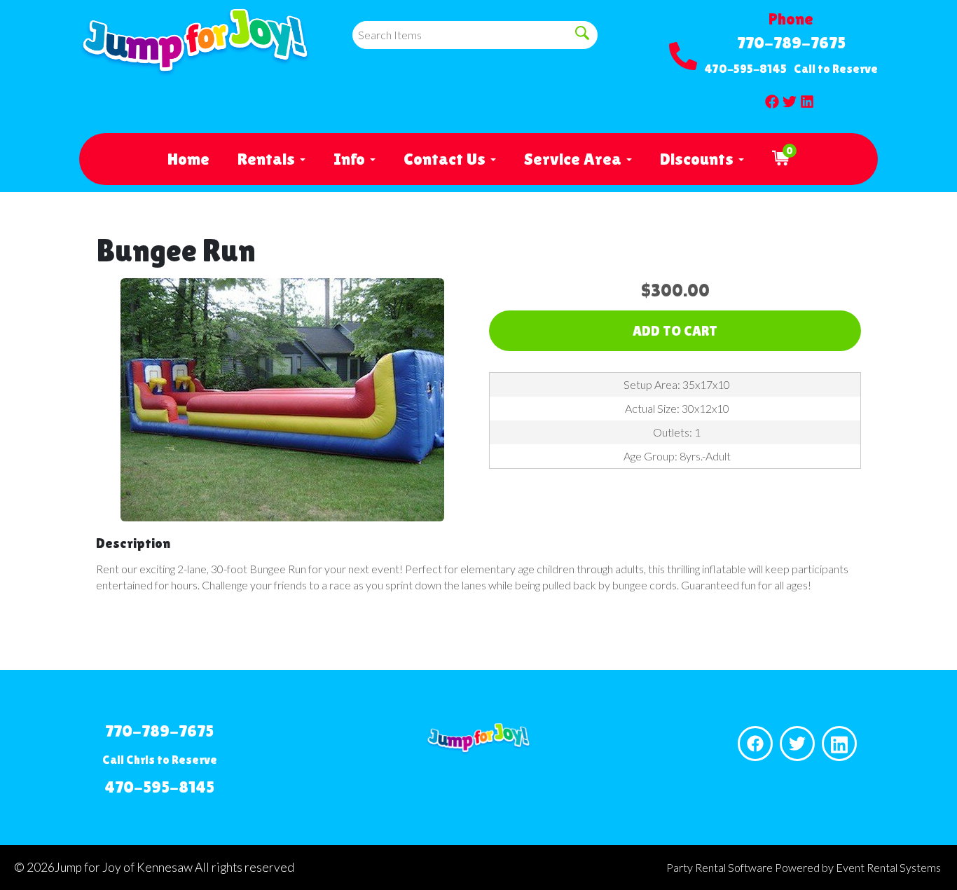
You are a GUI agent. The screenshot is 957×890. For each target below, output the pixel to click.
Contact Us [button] (446, 158)
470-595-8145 (745, 69)
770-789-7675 (791, 42)
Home (188, 158)
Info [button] (351, 158)
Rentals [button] (267, 158)
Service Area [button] (574, 158)
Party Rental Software (719, 867)
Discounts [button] (698, 158)
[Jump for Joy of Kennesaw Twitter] (790, 98)
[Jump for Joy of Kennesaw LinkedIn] (807, 98)
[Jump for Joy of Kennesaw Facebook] (772, 98)
